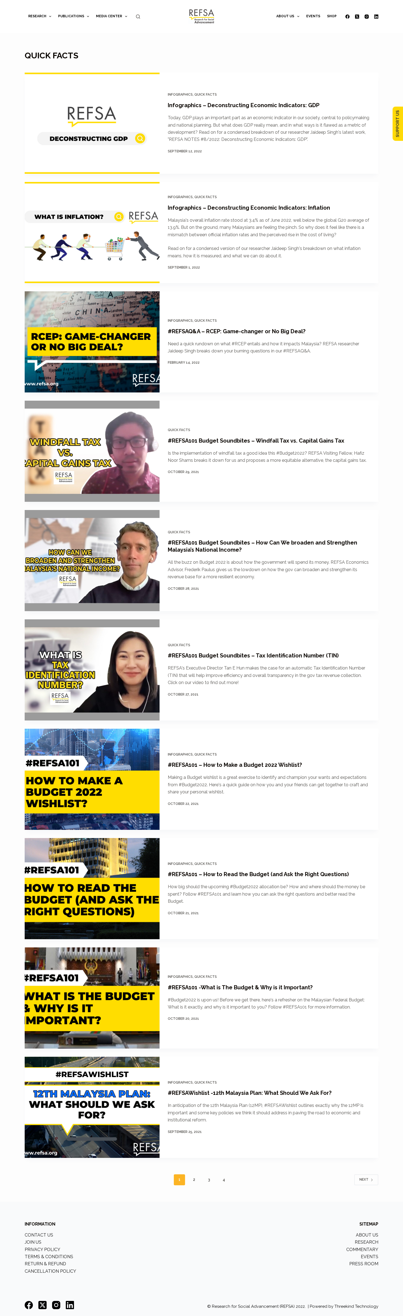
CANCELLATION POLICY (50, 1271)
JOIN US (33, 1242)
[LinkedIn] (376, 17)
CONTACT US (39, 1235)
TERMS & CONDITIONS (49, 1256)
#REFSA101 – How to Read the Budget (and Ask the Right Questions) (258, 874)
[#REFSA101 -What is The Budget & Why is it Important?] (92, 998)
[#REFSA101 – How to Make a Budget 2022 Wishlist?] (92, 779)
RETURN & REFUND (45, 1263)
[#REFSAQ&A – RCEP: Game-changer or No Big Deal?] (92, 341)
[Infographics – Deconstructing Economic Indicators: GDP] (92, 123)
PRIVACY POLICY (42, 1249)
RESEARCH (37, 16)
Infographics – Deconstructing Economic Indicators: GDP (243, 105)
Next (363, 1179)
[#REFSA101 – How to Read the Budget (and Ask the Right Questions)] (92, 888)
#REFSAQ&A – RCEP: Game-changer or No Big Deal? (236, 331)
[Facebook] (347, 17)
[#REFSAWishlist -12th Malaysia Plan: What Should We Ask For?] (92, 1107)
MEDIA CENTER (109, 16)
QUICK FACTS (205, 94)
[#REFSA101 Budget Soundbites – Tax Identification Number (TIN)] (92, 669)
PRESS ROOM (363, 1263)
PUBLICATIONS (71, 16)
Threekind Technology (356, 1306)
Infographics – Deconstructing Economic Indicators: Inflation (249, 207)
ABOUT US (285, 16)
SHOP (332, 16)
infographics (180, 94)
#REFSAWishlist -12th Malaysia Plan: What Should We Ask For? (249, 1093)
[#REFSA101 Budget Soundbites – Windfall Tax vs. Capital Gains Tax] (92, 451)
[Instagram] (367, 17)
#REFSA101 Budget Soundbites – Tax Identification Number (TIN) (253, 655)
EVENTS (313, 16)
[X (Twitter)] (357, 17)
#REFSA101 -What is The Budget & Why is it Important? (240, 987)
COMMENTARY (362, 1249)
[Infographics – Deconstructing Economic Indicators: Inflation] (92, 232)
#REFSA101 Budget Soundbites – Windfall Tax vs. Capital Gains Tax (256, 440)
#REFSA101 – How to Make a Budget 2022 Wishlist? (235, 765)
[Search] (138, 17)
